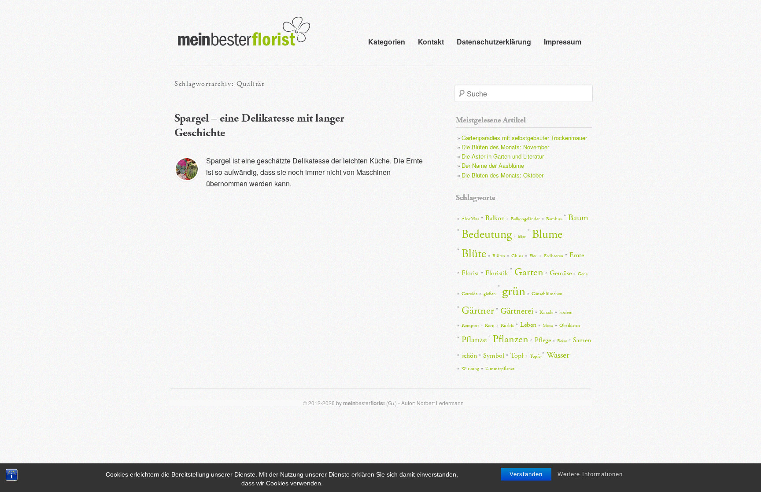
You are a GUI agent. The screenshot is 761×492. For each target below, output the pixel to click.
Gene (582, 274)
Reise (562, 341)
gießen (490, 294)
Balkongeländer (525, 219)
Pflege (543, 340)
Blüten (498, 256)
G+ (391, 403)
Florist (470, 273)
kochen (566, 312)
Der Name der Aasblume (493, 165)
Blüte (474, 254)
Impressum (562, 42)
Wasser (558, 355)
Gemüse (561, 273)
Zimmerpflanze (499, 369)
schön (469, 355)
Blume (547, 234)
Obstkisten (569, 325)
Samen (582, 340)
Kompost (470, 325)
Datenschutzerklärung (494, 42)
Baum (578, 217)
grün (513, 291)
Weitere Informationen (590, 474)
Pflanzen (510, 339)
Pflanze (474, 339)
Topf (517, 355)
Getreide (469, 294)
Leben (528, 324)
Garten (528, 272)
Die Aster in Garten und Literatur (503, 156)
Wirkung (470, 369)
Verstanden (526, 474)
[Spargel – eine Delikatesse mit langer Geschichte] (186, 169)
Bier (522, 236)
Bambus (554, 219)
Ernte (576, 255)
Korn (490, 325)
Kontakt (431, 42)
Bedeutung (487, 234)
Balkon (495, 218)
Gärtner (478, 310)
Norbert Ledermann (440, 403)
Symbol (493, 355)
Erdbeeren (553, 256)
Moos (548, 325)
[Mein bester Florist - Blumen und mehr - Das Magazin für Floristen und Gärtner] (239, 37)
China (517, 256)
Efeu (533, 256)
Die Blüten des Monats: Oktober (502, 175)
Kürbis (507, 325)
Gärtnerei (516, 311)
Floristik (496, 273)
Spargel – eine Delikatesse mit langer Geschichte (259, 125)
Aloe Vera (470, 219)
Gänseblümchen (547, 294)
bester (364, 403)
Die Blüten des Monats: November (505, 147)
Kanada (546, 312)
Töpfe (535, 356)
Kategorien (386, 42)
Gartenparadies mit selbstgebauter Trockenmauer (524, 137)
